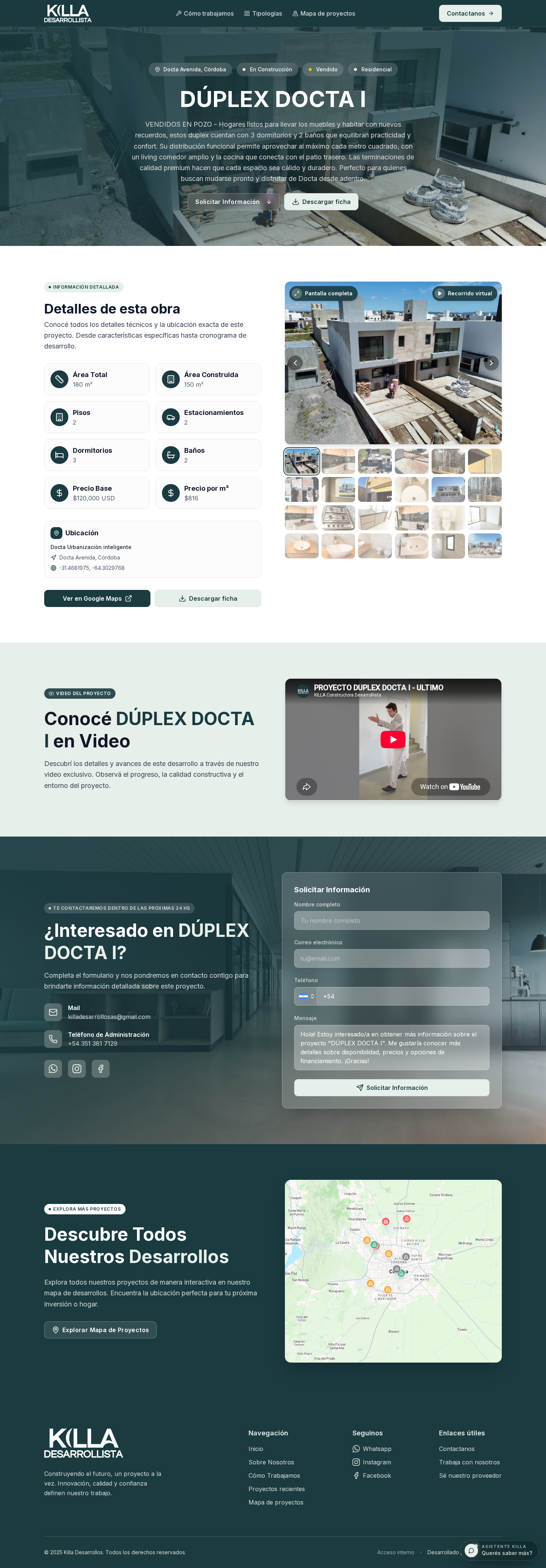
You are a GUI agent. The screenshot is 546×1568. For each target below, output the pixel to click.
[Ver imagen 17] (448, 517)
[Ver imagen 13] (302, 517)
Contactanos (466, 13)
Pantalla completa (328, 293)
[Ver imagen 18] (485, 517)
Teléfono (306, 980)
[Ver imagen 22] (412, 546)
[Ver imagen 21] (375, 546)
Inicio (255, 1448)
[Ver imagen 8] (338, 489)
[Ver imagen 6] (485, 461)
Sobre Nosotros (271, 1462)
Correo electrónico (318, 942)
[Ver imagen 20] (338, 546)
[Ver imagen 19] (302, 546)
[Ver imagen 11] (448, 489)
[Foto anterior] (295, 363)
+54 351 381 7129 (92, 1043)
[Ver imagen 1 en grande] (393, 363)
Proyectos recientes (276, 1489)
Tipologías (267, 13)
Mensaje (305, 1018)
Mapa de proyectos (327, 13)
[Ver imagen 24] (485, 546)
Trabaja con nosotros (469, 1462)
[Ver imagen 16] (412, 517)
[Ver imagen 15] (375, 517)
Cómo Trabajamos (274, 1475)
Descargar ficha (326, 201)
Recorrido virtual (470, 293)
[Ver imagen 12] (485, 489)
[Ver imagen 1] (302, 461)
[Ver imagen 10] (412, 489)
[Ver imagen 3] (375, 461)
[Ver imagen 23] (448, 546)
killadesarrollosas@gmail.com (109, 1016)
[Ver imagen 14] (338, 517)
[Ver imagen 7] (302, 489)
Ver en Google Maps (92, 598)
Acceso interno (396, 1552)
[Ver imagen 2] (338, 461)
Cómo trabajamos (209, 13)
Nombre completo (317, 904)
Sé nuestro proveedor (470, 1475)
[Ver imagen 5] (448, 461)
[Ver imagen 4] (412, 461)
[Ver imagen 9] (375, 489)
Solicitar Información (227, 201)
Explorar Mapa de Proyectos (105, 1330)
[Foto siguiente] (491, 363)
